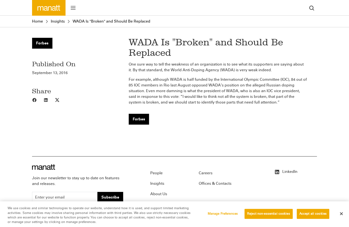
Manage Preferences (223, 214)
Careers (205, 173)
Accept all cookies (313, 214)
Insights (58, 21)
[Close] (341, 213)
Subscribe (110, 197)
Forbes (42, 43)
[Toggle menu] (73, 8)
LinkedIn (289, 171)
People (156, 173)
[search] (311, 7)
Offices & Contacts (215, 183)
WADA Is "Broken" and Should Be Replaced (111, 21)
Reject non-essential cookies (268, 214)
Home (37, 21)
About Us (158, 194)
